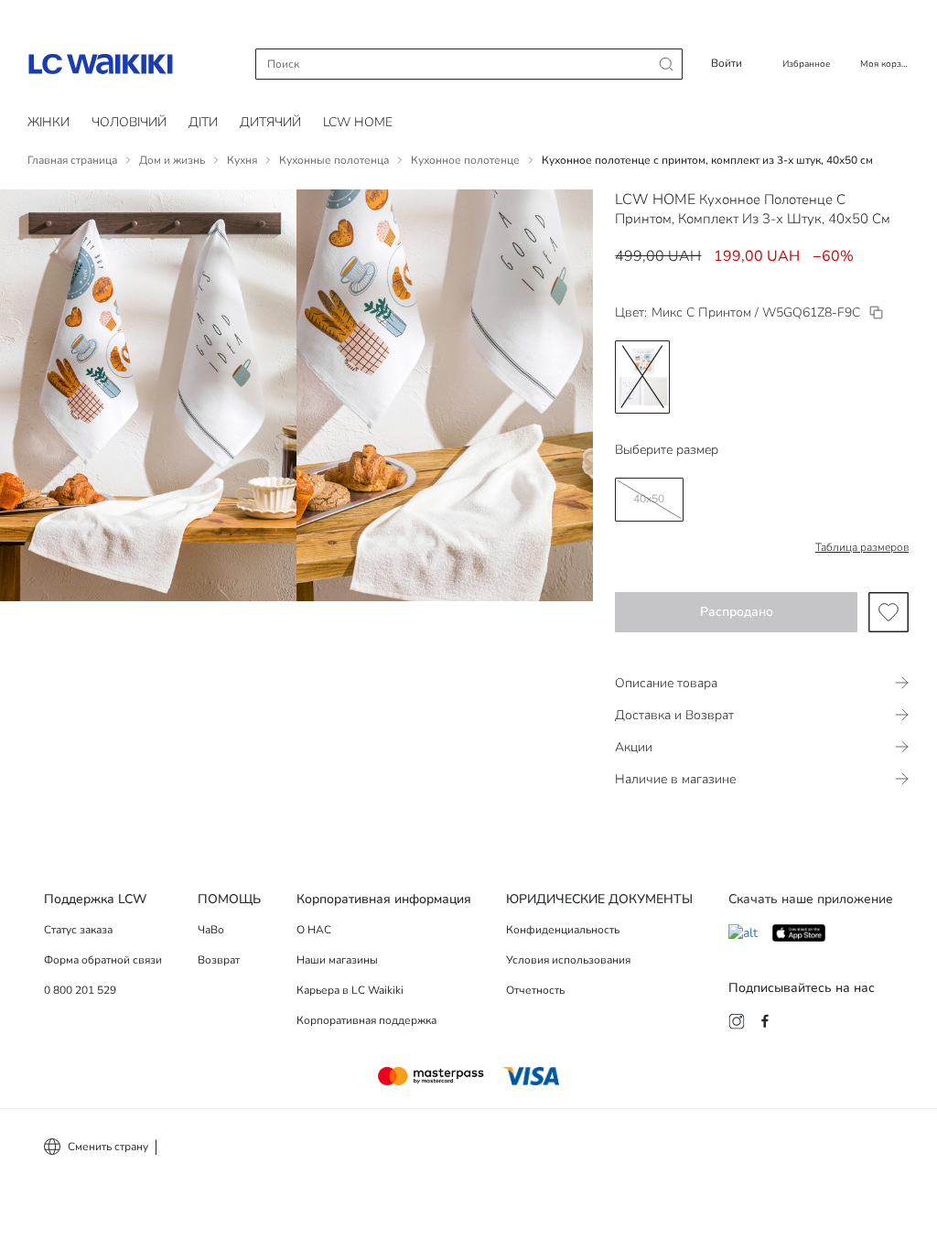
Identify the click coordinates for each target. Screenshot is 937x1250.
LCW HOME (358, 122)
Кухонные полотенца (334, 160)
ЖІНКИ (48, 122)
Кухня (242, 160)
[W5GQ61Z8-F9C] (876, 312)
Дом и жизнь (172, 160)
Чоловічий (129, 122)
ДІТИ (203, 122)
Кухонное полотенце (465, 160)
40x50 (648, 498)
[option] (642, 377)
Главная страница (72, 160)
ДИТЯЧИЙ (270, 122)
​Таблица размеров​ (862, 547)
